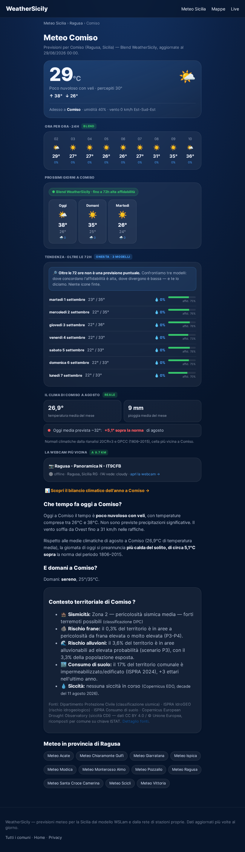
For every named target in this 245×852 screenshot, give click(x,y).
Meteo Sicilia (193, 8)
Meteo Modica (60, 769)
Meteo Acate (59, 755)
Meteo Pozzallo (148, 769)
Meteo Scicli (120, 783)
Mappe (218, 8)
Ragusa (76, 23)
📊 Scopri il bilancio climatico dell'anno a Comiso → (97, 490)
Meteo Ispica (185, 755)
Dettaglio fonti (135, 721)
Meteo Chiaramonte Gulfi (102, 755)
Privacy (55, 837)
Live (235, 8)
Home (39, 837)
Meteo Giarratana (149, 755)
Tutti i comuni (17, 837)
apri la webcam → (145, 474)
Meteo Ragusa (184, 769)
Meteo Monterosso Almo (103, 769)
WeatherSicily (27, 8)
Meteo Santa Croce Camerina (73, 783)
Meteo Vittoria (153, 783)
